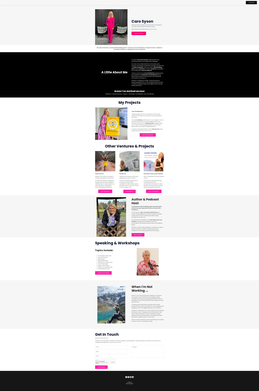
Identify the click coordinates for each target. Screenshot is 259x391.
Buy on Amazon (138, 234)
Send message (101, 367)
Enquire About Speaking (103, 273)
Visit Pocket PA (129, 191)
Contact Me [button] (251, 2)
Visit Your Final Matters (147, 135)
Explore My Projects (138, 33)
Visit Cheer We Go (105, 191)
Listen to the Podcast (154, 191)
